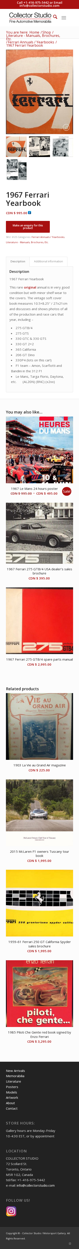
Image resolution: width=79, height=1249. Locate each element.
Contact (12, 1108)
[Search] (53, 17)
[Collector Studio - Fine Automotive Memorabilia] (33, 17)
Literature (13, 1081)
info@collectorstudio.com (39, 5)
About (10, 1103)
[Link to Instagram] (69, 1243)
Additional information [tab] (48, 261)
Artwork (12, 1097)
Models (11, 1092)
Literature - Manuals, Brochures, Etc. (27, 242)
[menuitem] (53, 17)
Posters (12, 1087)
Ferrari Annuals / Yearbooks (48, 237)
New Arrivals (15, 1070)
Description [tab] (18, 261)
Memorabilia (15, 1076)
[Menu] (63, 17)
